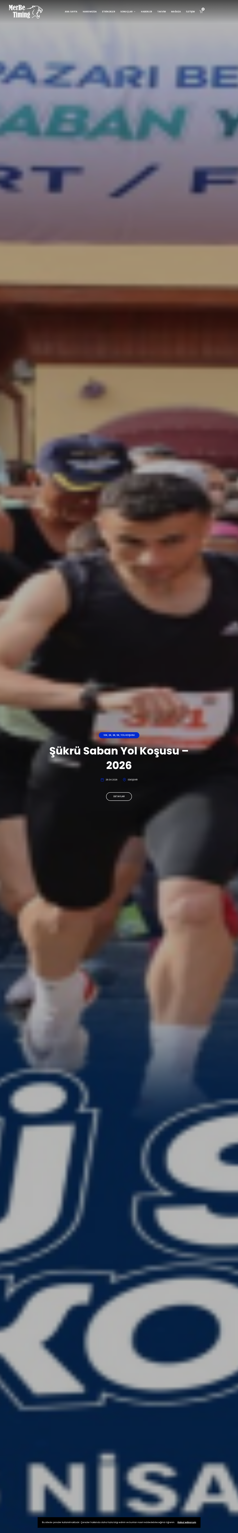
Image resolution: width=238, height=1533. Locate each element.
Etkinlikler (108, 11)
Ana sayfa (71, 11)
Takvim (161, 11)
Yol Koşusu (128, 735)
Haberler (146, 11)
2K (110, 735)
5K (118, 735)
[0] (200, 11)
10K (105, 735)
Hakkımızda (90, 11)
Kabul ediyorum (187, 1522)
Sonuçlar (126, 11)
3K (114, 735)
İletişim (190, 11)
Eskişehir (133, 779)
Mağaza (176, 11)
